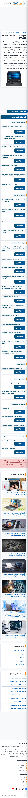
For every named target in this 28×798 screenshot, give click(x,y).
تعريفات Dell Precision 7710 (18, 695)
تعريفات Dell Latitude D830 (18, 702)
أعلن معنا (23, 779)
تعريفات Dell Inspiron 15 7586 (18, 685)
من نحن (24, 777)
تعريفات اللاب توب (16, 32)
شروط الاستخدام (21, 770)
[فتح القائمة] (10, 3)
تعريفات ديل (8, 32)
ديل (23, 654)
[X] (16, 788)
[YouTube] (12, 788)
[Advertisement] (14, 20)
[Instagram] (19, 788)
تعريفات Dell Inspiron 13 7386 (18, 681)
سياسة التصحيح (22, 765)
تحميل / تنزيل (19, 132)
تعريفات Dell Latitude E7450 (18, 708)
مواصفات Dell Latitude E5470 (17, 111)
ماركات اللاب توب (19, 664)
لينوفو (22, 657)
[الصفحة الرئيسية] (19, 3)
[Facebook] (26, 788)
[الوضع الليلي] (3, 3)
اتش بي (22, 661)
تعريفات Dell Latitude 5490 (18, 691)
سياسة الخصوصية (21, 768)
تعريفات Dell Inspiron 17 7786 (18, 678)
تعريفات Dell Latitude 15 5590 (18, 688)
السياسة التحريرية (21, 763)
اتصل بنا (24, 782)
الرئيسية (23, 32)
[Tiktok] (22, 788)
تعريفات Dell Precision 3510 (18, 698)
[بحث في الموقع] (7, 3)
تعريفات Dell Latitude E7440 (18, 705)
